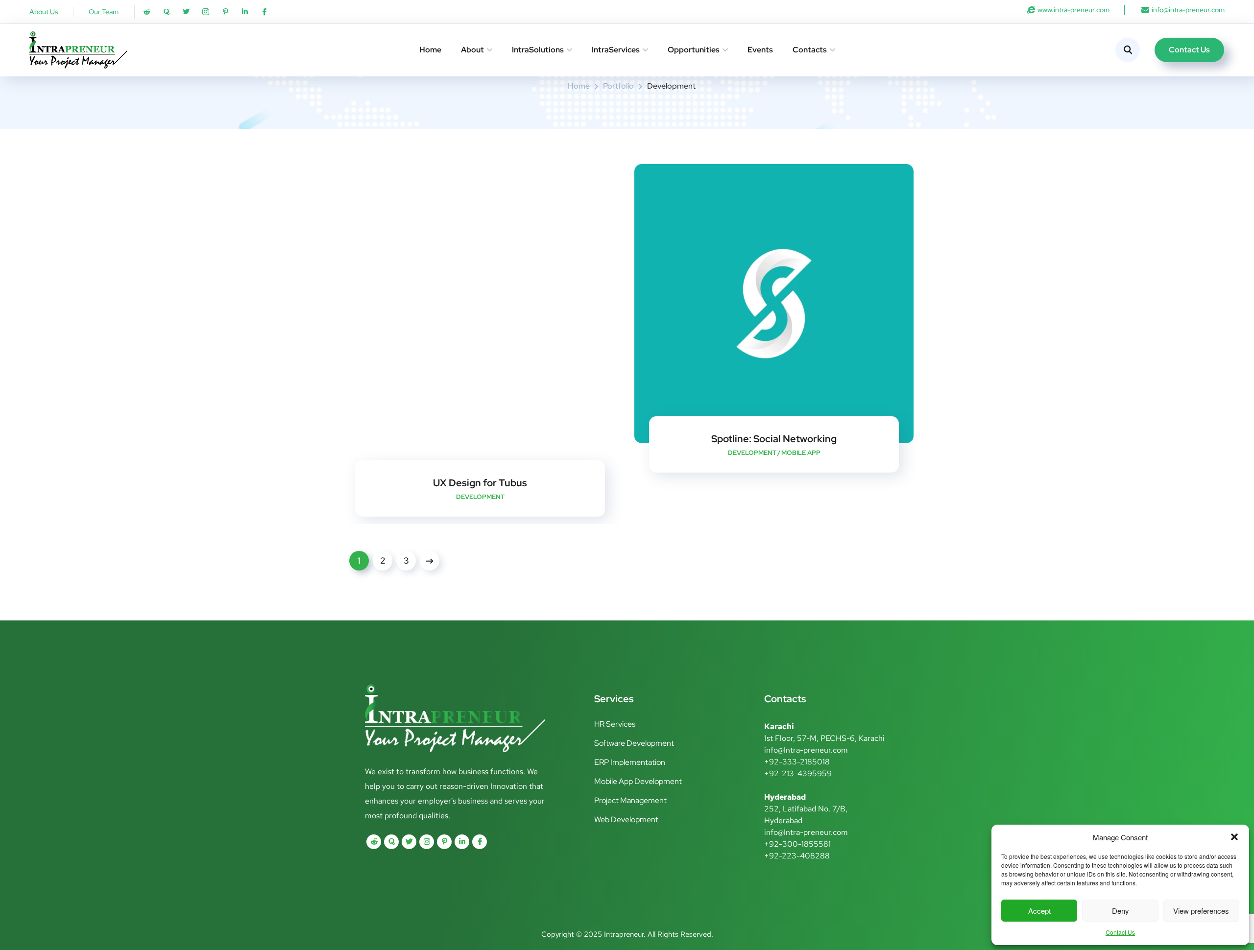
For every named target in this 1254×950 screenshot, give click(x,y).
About (472, 50)
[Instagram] (426, 841)
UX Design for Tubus (480, 482)
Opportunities (694, 50)
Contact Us (1120, 932)
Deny (1120, 910)
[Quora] (166, 12)
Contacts (810, 50)
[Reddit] (373, 841)
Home (430, 50)
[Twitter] (186, 12)
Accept (1039, 910)
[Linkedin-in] (245, 12)
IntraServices (616, 50)
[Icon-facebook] (264, 12)
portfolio (618, 86)
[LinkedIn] (462, 841)
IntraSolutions (538, 50)
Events (760, 50)
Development (752, 453)
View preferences (1201, 910)
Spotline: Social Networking (774, 438)
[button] (1234, 837)
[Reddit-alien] (147, 12)
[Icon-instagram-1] (206, 12)
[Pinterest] (444, 841)
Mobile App (800, 453)
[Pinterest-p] (225, 12)
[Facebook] (479, 841)
